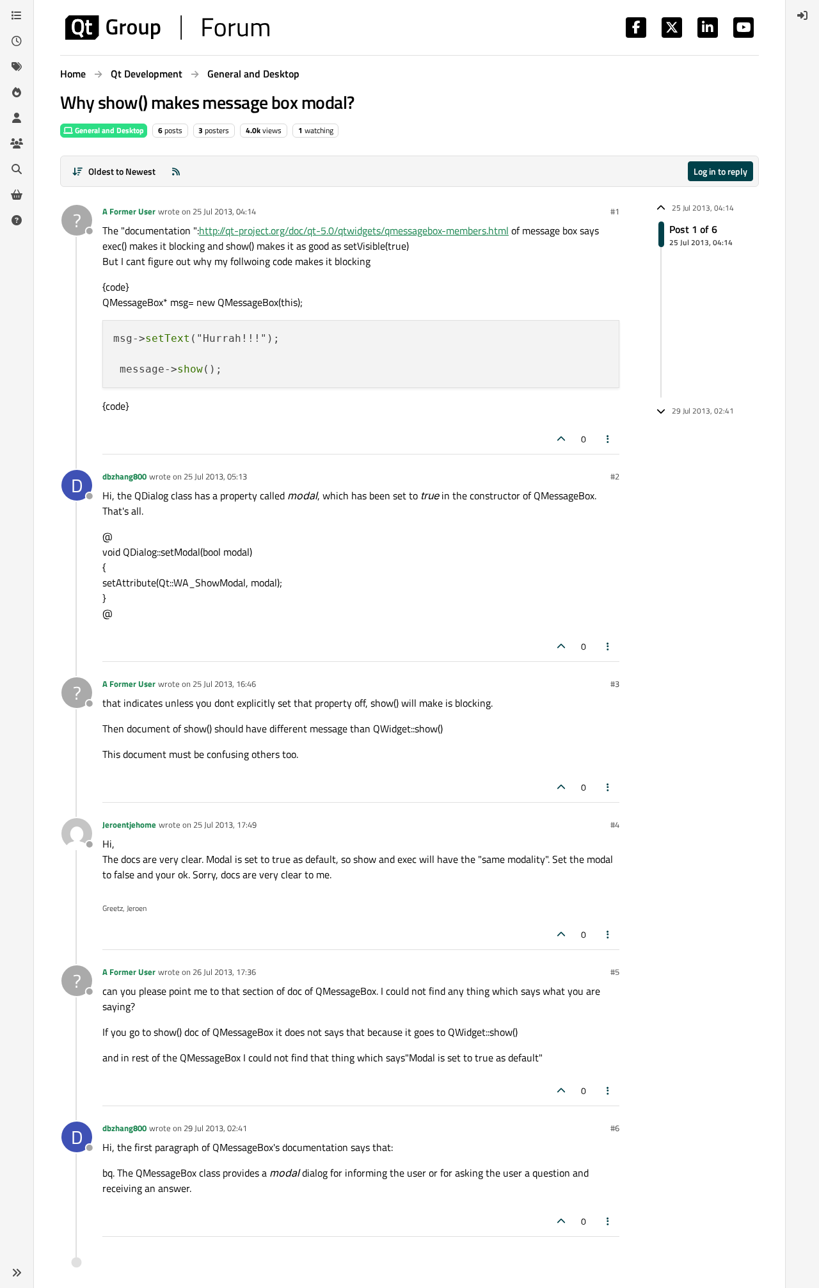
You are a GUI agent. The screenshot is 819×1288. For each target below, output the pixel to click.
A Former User (128, 211)
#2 (614, 476)
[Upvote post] (561, 439)
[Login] (802, 15)
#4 (614, 824)
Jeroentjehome (129, 824)
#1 (614, 211)
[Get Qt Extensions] (16, 194)
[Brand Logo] (167, 27)
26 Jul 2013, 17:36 (224, 971)
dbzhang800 (124, 476)
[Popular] (16, 92)
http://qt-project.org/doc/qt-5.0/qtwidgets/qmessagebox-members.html (354, 230)
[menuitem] (802, 15)
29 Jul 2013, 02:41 (215, 1128)
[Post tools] (608, 439)
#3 (614, 683)
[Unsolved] (16, 220)
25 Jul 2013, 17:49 (225, 824)
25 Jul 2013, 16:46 (224, 683)
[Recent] (16, 41)
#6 (614, 1128)
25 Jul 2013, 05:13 (215, 476)
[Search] (16, 169)
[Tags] (16, 66)
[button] (16, 1272)
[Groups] (16, 143)
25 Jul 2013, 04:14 (224, 211)
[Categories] (16, 15)
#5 (614, 971)
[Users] (16, 118)
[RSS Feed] (176, 171)
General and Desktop (108, 130)
